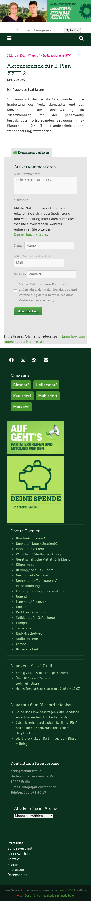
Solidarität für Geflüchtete (35, 617)
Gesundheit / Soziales (32, 575)
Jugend (21, 596)
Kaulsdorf (22, 396)
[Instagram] (23, 360)
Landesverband (20, 853)
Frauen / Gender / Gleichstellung (40, 591)
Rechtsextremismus (30, 612)
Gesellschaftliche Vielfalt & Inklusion (44, 559)
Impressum (16, 869)
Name (18, 245)
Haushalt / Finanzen (31, 601)
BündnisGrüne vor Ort (32, 538)
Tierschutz (23, 628)
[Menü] (9, 38)
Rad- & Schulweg (29, 633)
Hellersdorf (46, 385)
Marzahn (21, 407)
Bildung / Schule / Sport (34, 570)
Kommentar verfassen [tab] (33, 152)
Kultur (20, 607)
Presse (13, 864)
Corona (21, 644)
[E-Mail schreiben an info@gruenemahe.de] (46, 360)
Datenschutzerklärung (30, 234)
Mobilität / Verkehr (30, 549)
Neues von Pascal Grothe (33, 665)
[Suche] (81, 38)
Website (20, 274)
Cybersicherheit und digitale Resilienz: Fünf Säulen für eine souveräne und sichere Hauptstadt (46, 727)
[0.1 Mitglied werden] (35, 453)
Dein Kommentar (27, 173)
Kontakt (14, 859)
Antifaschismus (27, 638)
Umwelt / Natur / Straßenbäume (40, 543)
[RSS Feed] (34, 360)
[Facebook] (11, 360)
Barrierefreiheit (27, 649)
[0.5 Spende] (35, 522)
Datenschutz (17, 874)
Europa (21, 622)
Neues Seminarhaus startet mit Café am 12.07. (48, 689)
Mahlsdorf (47, 396)
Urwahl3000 (65, 890)
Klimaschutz (25, 564)
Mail (32, 256)
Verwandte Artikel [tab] (71, 152)
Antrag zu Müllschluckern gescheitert (42, 673)
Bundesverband (20, 848)
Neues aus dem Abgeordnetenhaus (42, 705)
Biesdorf (21, 385)
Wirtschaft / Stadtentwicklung (46, 55)
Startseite (15, 843)
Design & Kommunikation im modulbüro (49, 895)
